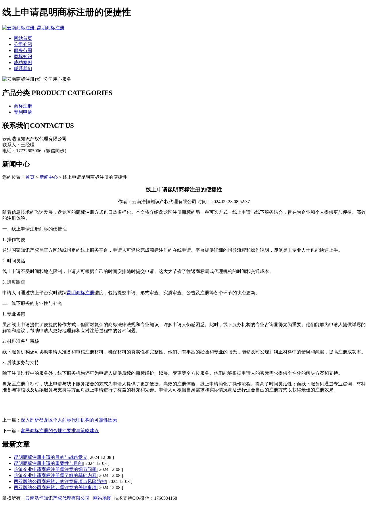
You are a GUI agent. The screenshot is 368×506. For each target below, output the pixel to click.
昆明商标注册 (80, 292)
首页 (29, 177)
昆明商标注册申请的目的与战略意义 (50, 457)
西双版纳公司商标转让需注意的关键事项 (55, 487)
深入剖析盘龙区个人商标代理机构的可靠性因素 (69, 420)
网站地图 (102, 498)
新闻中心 (48, 177)
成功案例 (23, 62)
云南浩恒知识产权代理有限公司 (57, 498)
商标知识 (23, 56)
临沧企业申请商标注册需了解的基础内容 (55, 475)
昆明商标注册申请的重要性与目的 (48, 463)
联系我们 (23, 68)
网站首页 (23, 38)
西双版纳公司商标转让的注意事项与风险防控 (60, 481)
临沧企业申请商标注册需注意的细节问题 (55, 469)
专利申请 (23, 111)
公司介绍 (23, 44)
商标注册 (23, 105)
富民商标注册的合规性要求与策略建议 (60, 430)
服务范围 (23, 50)
